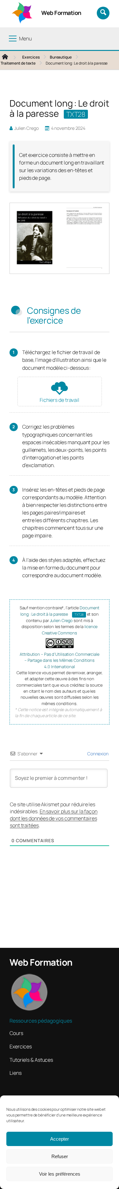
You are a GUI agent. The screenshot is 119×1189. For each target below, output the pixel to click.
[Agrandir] (101, 214)
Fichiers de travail (59, 399)
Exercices (31, 57)
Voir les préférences (59, 1174)
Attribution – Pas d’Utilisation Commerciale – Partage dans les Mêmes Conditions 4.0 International (59, 660)
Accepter (59, 1139)
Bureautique (61, 57)
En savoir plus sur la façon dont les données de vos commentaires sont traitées (53, 818)
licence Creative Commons (70, 629)
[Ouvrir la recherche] (103, 13)
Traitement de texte (18, 63)
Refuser (59, 1156)
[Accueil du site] (10, 57)
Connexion (97, 754)
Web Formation (61, 13)
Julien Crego (62, 620)
